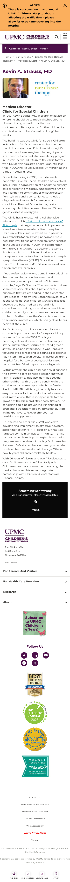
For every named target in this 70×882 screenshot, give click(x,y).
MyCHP (56, 878)
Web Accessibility (35, 826)
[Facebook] (24, 656)
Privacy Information (35, 818)
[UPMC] (27, 37)
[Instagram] (24, 663)
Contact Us (35, 797)
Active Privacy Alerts (35, 833)
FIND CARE (14, 878)
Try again (35, 509)
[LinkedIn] (35, 656)
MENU (65, 33)
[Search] (57, 37)
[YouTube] (46, 656)
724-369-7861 (11, 562)
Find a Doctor (28, 878)
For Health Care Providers (21, 581)
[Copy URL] (35, 501)
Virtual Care (42, 878)
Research (9, 591)
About (7, 602)
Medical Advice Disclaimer (35, 811)
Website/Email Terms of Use (35, 804)
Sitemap (35, 840)
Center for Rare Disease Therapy (28, 48)
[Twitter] (35, 663)
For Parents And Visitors (20, 571)
